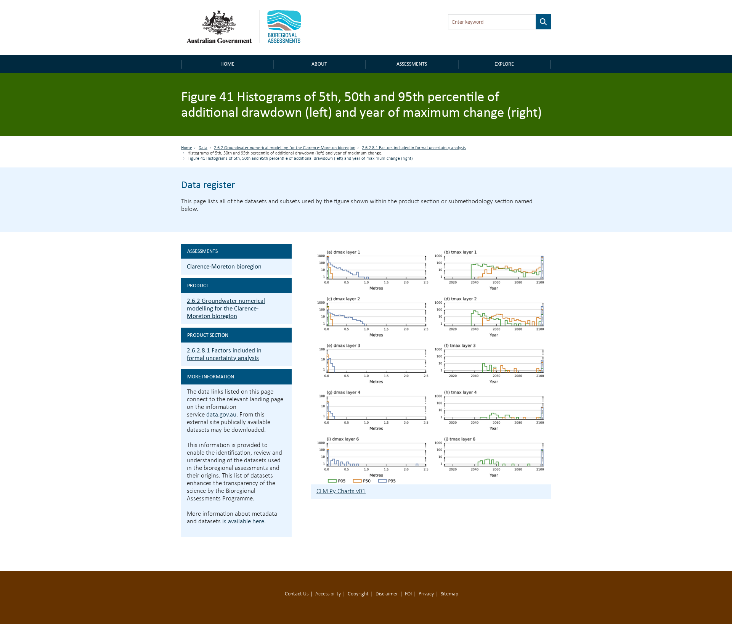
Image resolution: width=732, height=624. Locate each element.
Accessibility (328, 594)
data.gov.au (221, 415)
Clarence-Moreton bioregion (224, 266)
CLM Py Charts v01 (341, 491)
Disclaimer (387, 594)
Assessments (411, 64)
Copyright (358, 594)
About (319, 64)
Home (227, 64)
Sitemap (449, 594)
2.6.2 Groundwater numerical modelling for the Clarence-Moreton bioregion (284, 148)
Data (203, 148)
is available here (243, 521)
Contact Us (296, 594)
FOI (408, 594)
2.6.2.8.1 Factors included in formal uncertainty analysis (414, 148)
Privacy (426, 594)
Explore (504, 64)
